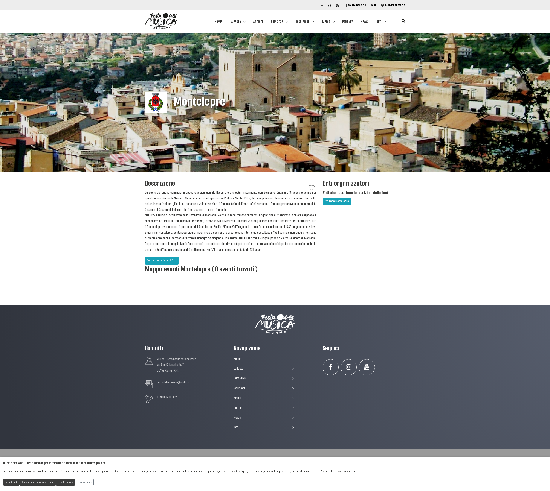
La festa (235, 22)
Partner (347, 22)
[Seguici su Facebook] (321, 5)
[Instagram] (329, 5)
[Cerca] (403, 21)
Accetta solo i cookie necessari (38, 482)
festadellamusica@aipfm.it (173, 382)
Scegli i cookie (65, 482)
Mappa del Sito (357, 5)
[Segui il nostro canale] (337, 5)
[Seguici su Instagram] (349, 367)
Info (378, 22)
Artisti (258, 22)
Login (372, 5)
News (364, 22)
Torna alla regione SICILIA (162, 260)
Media (326, 22)
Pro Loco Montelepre (337, 201)
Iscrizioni (302, 22)
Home (218, 22)
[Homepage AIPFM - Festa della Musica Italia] (161, 21)
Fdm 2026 (277, 22)
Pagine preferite (395, 5)
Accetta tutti (11, 482)
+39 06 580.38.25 (167, 397)
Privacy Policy (84, 482)
